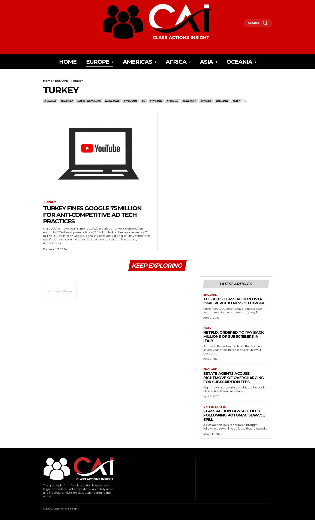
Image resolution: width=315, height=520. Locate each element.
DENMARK (112, 100)
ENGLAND (130, 100)
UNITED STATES (214, 406)
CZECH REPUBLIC (88, 100)
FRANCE (172, 100)
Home (47, 80)
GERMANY (189, 100)
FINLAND (156, 100)
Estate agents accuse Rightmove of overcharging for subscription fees (233, 377)
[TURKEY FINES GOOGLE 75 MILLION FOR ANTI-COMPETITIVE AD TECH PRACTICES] (98, 154)
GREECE (206, 100)
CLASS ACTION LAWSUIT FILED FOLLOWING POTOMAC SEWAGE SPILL (234, 415)
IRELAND (222, 100)
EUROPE (61, 80)
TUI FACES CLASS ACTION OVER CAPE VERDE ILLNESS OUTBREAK (233, 301)
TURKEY (49, 202)
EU (143, 100)
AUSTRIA (50, 100)
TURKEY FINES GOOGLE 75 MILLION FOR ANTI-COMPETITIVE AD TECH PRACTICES (92, 214)
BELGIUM (67, 100)
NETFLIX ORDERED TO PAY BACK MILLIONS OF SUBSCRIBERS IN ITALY (233, 336)
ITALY (236, 100)
